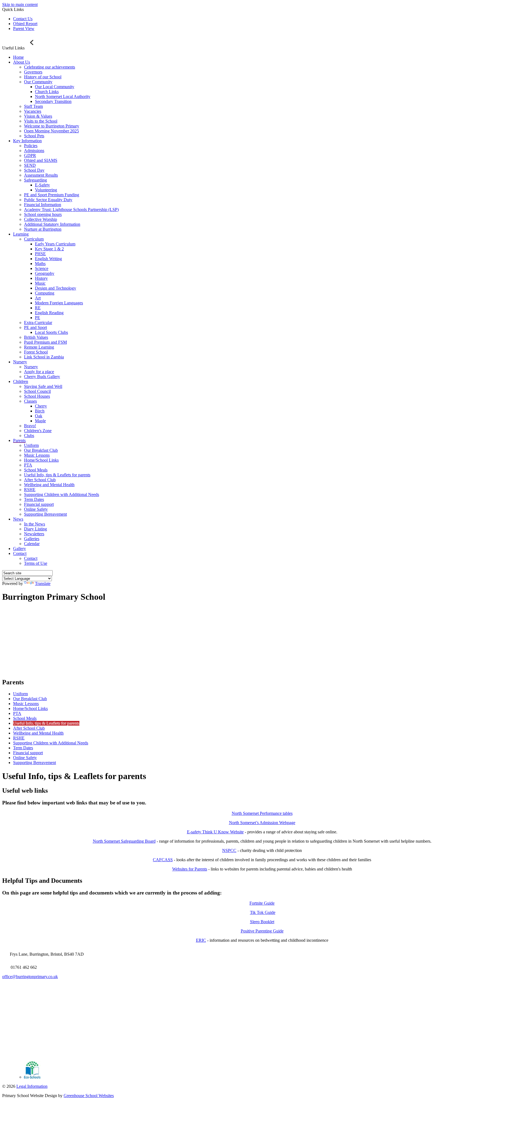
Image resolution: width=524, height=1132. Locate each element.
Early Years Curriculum (55, 244)
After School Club (40, 479)
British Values (36, 337)
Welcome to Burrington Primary (51, 126)
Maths (40, 263)
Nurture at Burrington (42, 229)
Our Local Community (54, 86)
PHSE (40, 253)
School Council (37, 391)
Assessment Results (41, 175)
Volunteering (46, 190)
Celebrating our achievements (49, 67)
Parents (19, 440)
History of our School (42, 77)
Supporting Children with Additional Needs (61, 494)
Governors (33, 72)
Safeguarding (35, 180)
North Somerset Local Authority (62, 96)
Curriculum (34, 239)
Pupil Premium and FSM (45, 342)
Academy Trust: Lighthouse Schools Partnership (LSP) (71, 209)
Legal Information (31, 1086)
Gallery (19, 548)
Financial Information (42, 204)
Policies (30, 145)
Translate (42, 583)
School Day (34, 170)
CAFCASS (163, 859)
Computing (44, 293)
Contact (19, 553)
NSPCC (229, 850)
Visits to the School (40, 121)
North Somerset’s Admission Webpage (262, 822)
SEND (30, 165)
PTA (28, 465)
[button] (32, 42)
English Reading (49, 312)
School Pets (34, 135)
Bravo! (30, 425)
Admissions (34, 150)
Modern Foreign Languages (59, 303)
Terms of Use (35, 563)
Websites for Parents (189, 869)
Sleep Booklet (262, 921)
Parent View (23, 28)
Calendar (32, 543)
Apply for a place (39, 371)
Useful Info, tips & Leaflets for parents (57, 475)
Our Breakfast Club (41, 450)
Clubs (29, 435)
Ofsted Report (25, 23)
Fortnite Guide (262, 903)
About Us (21, 62)
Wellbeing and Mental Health (49, 484)
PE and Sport (35, 327)
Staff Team (33, 106)
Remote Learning (39, 347)
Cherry (41, 406)
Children (20, 381)
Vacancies (32, 111)
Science (41, 268)
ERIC (201, 940)
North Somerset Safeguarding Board (124, 841)
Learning (21, 234)
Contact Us (22, 18)
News (18, 519)
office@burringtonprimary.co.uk (30, 976)
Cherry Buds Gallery (42, 376)
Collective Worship (40, 219)
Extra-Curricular (38, 322)
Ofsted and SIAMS (40, 160)
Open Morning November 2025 (51, 131)
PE (37, 317)
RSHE (29, 489)
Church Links (47, 91)
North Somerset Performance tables (262, 813)
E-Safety (42, 185)
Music (40, 283)
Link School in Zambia (44, 357)
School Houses (37, 396)
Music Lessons (37, 455)
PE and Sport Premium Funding (51, 194)
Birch (39, 411)
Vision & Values (38, 116)
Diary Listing (35, 529)
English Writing (48, 258)
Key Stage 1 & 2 (49, 248)
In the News (34, 524)
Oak (38, 416)
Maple (40, 420)
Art (38, 298)
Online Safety (36, 509)
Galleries (31, 538)
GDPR (30, 155)
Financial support (39, 504)
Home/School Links (41, 460)
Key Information (27, 140)
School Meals (35, 470)
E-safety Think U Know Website (215, 832)
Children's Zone (38, 430)
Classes (30, 401)
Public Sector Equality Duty (48, 199)
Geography (44, 273)
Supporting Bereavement (45, 514)
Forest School (36, 352)
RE (38, 307)
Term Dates (34, 499)
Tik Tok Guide (262, 912)
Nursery (20, 361)
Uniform (31, 445)
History (41, 278)
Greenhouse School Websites (89, 1095)
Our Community (38, 81)
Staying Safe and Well (43, 386)
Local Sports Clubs (51, 332)
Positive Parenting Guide (262, 931)
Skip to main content (20, 4)
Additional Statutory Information (52, 224)
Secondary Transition (53, 101)
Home (18, 57)
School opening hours (43, 214)
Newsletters (34, 533)
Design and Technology (55, 288)
